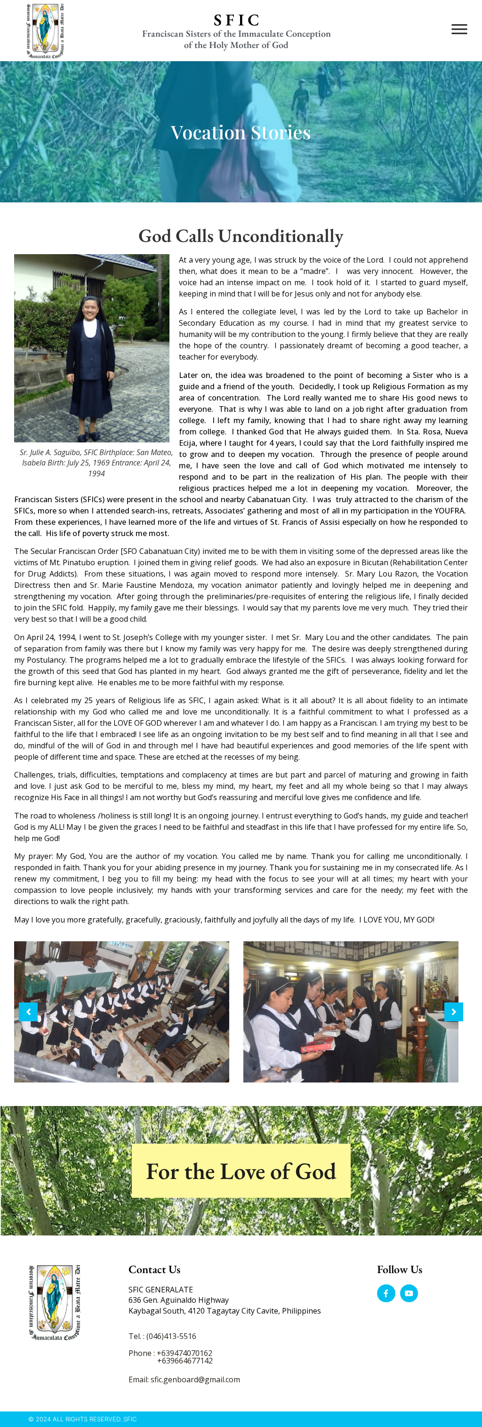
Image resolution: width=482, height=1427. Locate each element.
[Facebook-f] (386, 1293)
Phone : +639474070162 (170, 1353)
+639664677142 (185, 1360)
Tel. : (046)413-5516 (162, 1336)
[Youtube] (409, 1293)
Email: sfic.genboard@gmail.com (184, 1379)
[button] (28, 1011)
